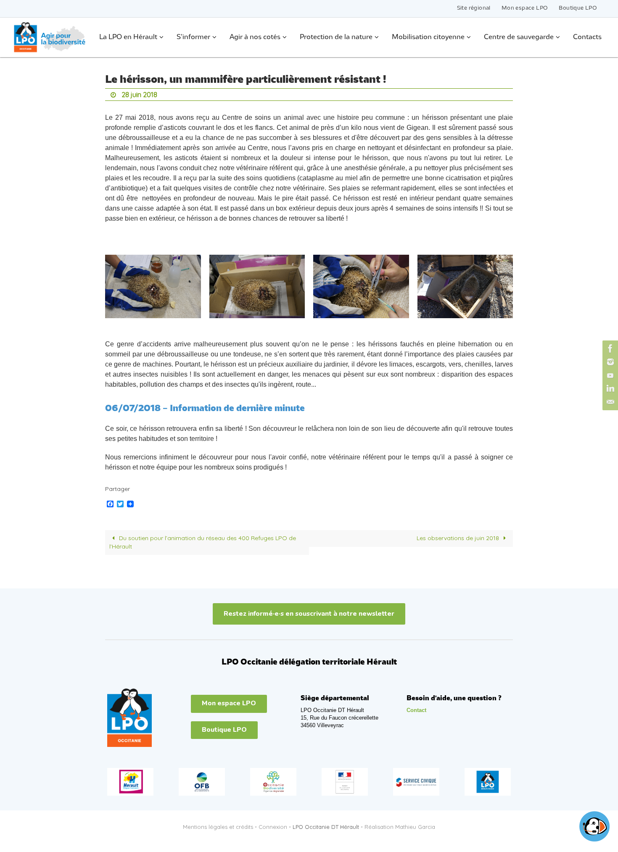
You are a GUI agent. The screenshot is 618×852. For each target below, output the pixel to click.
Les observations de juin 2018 (459, 538)
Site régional (474, 8)
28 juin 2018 (139, 94)
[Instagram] (609, 362)
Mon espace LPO (525, 8)
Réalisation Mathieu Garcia (399, 826)
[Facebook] (609, 348)
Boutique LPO (578, 8)
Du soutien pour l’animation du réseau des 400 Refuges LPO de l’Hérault (202, 542)
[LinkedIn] (609, 389)
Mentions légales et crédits (218, 826)
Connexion (273, 826)
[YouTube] (609, 375)
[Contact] (609, 402)
